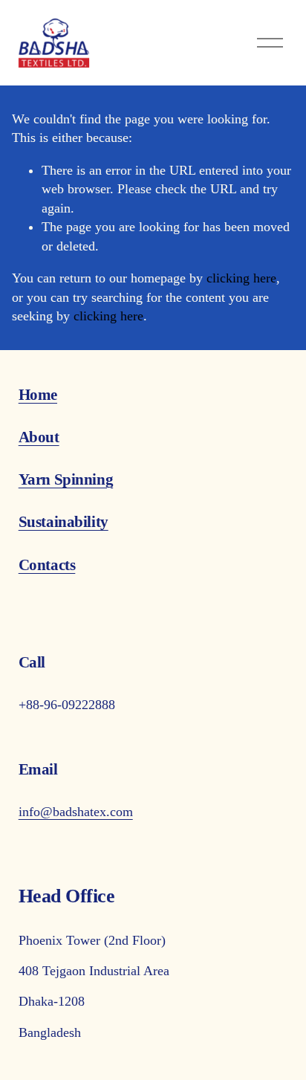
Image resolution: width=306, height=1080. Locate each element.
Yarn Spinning (66, 479)
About (39, 437)
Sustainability (63, 522)
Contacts (47, 565)
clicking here (241, 278)
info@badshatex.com (76, 811)
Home (38, 395)
